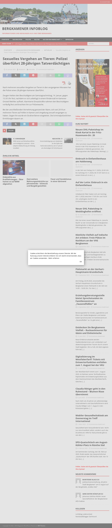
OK (81, 262)
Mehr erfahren (53, 258)
